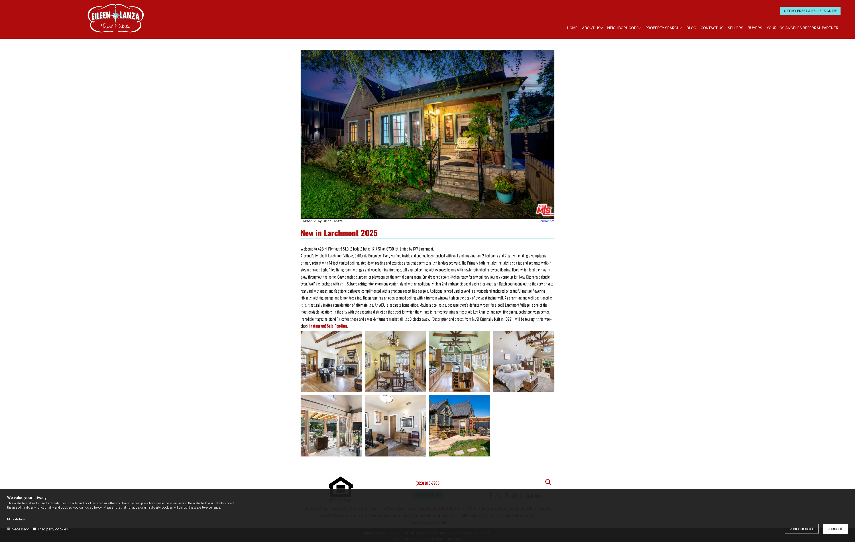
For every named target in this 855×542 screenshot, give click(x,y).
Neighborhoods (623, 28)
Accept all (835, 528)
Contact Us (712, 28)
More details (16, 519)
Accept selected (801, 528)
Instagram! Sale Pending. (328, 326)
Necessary (20, 529)
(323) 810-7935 (427, 483)
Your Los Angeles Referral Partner (802, 28)
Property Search (662, 28)
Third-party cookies (53, 529)
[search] (548, 482)
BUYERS (755, 28)
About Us (591, 28)
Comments (545, 221)
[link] (592, 28)
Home (572, 28)
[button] (810, 11)
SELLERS (735, 28)
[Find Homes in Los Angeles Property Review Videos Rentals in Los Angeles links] (681, 28)
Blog (691, 28)
